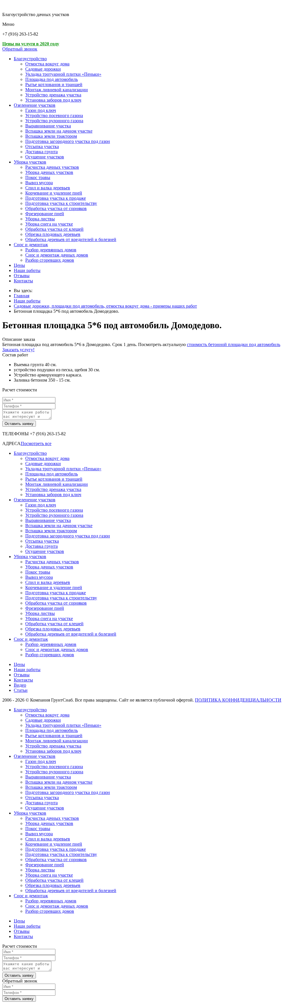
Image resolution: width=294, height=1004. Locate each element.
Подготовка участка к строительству (61, 203)
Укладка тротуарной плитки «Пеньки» (63, 74)
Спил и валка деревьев (47, 187)
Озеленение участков (34, 105)
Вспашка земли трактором (51, 136)
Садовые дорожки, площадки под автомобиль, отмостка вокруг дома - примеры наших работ (105, 306)
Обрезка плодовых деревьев (52, 234)
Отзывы (22, 275)
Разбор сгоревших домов (49, 260)
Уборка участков (30, 162)
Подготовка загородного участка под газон (67, 141)
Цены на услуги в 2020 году (30, 43)
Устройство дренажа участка (53, 94)
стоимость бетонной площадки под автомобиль (233, 344)
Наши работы (27, 270)
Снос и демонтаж (31, 244)
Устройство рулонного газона (54, 120)
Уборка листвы (40, 218)
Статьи (21, 690)
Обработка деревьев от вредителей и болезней (70, 239)
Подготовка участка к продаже (55, 198)
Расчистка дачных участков (52, 167)
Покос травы (37, 177)
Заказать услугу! (18, 349)
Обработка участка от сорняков (56, 208)
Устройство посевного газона (54, 115)
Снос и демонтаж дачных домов (56, 255)
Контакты (23, 280)
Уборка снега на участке (49, 224)
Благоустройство (30, 58)
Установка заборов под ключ (53, 100)
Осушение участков (44, 156)
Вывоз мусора (39, 182)
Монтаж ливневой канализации (56, 89)
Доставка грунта (41, 151)
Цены (19, 265)
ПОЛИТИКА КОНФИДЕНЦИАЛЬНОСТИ (238, 700)
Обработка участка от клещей (54, 229)
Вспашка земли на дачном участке (58, 131)
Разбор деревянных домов (50, 249)
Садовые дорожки (43, 69)
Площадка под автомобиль (51, 79)
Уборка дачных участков (49, 172)
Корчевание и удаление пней (53, 193)
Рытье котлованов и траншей (53, 84)
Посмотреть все (36, 443)
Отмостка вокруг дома (47, 63)
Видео (20, 685)
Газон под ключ (40, 110)
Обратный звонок (19, 48)
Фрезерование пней (44, 213)
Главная (21, 295)
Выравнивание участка (48, 125)
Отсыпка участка (42, 146)
